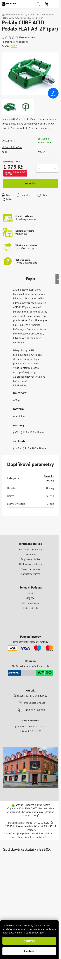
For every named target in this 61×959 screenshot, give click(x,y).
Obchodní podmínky (30, 549)
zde (42, 932)
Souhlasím (29, 951)
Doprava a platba (30, 559)
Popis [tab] (30, 278)
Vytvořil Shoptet (25, 804)
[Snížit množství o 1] (38, 168)
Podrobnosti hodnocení (15, 41)
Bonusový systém (30, 573)
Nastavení (29, 940)
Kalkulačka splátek (20, 171)
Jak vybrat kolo (30, 603)
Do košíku (30, 183)
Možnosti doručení (12, 147)
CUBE (14, 46)
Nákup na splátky (30, 569)
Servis (30, 593)
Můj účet (30, 598)
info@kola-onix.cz (34, 702)
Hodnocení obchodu (30, 564)
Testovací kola (30, 608)
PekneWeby (43, 804)
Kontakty (30, 554)
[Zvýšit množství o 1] (55, 168)
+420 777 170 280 (34, 710)
